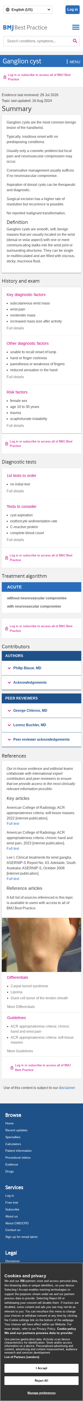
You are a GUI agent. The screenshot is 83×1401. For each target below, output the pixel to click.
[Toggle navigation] (76, 27)
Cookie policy (66, 1328)
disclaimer (67, 1088)
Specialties (12, 1137)
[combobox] (37, 41)
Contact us (12, 1230)
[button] (66, 62)
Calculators (13, 1144)
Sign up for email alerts (21, 1237)
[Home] (25, 27)
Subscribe (12, 1209)
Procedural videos (18, 1157)
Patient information (18, 1150)
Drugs (9, 1171)
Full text (13, 823)
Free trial (11, 1202)
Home (9, 1123)
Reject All (41, 1380)
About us (11, 1216)
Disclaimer (12, 1261)
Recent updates (16, 1130)
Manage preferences (41, 1393)
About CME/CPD (17, 1223)
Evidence (11, 1164)
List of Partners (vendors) (21, 1357)
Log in (72, 9)
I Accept (41, 1368)
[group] (41, 668)
